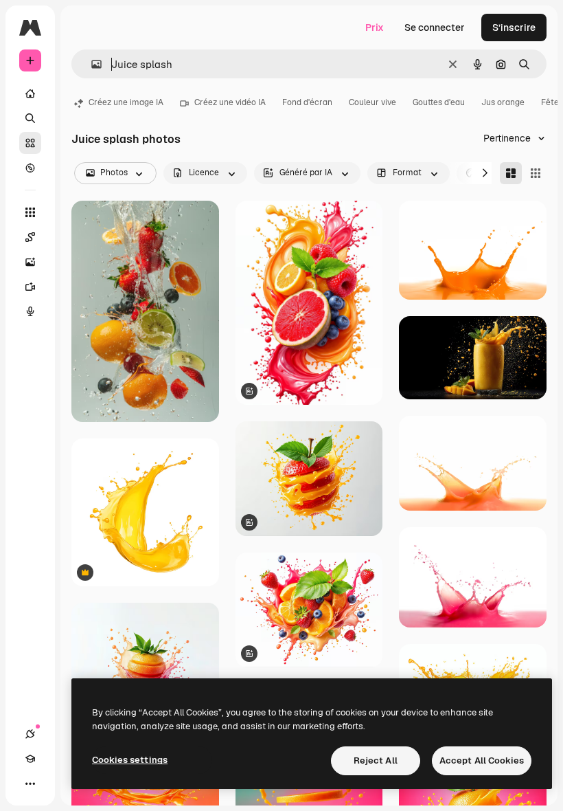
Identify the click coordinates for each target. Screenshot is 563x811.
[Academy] (30, 759)
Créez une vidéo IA (230, 102)
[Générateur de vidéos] (30, 287)
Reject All (376, 760)
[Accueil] (30, 93)
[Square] (536, 173)
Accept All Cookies (481, 760)
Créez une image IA (126, 102)
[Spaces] (30, 237)
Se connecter (434, 27)
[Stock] (30, 143)
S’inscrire (514, 27)
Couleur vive (372, 102)
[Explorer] (30, 168)
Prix (374, 27)
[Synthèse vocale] (30, 311)
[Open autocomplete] (91, 64)
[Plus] (30, 784)
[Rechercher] (30, 118)
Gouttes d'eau (439, 102)
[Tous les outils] (30, 212)
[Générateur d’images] (30, 262)
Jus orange (503, 102)
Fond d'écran (307, 102)
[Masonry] (511, 173)
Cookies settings (130, 760)
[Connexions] (30, 734)
